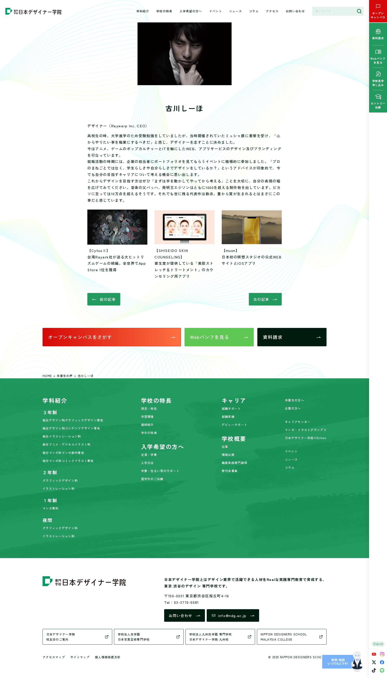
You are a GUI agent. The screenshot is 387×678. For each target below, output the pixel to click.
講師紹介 (147, 424)
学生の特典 (149, 433)
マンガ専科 (51, 508)
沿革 (225, 446)
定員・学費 (149, 455)
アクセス (272, 11)
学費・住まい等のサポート (160, 471)
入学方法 (147, 463)
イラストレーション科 (59, 488)
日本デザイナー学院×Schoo (306, 438)
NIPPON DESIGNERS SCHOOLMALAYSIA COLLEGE (284, 636)
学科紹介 (142, 11)
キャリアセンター (297, 422)
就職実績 (228, 416)
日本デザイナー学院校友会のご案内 (60, 636)
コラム (254, 11)
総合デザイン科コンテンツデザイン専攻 (71, 428)
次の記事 (261, 299)
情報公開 (228, 455)
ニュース (235, 11)
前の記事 (108, 299)
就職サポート (231, 408)
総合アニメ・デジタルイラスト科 (67, 444)
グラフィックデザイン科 (60, 480)
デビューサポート (234, 424)
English (378, 644)
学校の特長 (164, 11)
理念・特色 (149, 408)
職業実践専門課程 (234, 463)
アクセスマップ (54, 657)
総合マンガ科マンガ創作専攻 (63, 453)
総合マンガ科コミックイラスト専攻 (68, 461)
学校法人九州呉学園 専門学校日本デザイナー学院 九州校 (210, 636)
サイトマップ (80, 657)
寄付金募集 (230, 471)
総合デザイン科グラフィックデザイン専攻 (73, 420)
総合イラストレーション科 (62, 436)
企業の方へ (293, 408)
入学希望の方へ (191, 11)
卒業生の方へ (294, 400)
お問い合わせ (295, 11)
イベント (215, 11)
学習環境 (147, 416)
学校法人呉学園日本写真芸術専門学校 (134, 636)
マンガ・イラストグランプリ (306, 430)
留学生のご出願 (152, 479)
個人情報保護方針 (107, 657)
